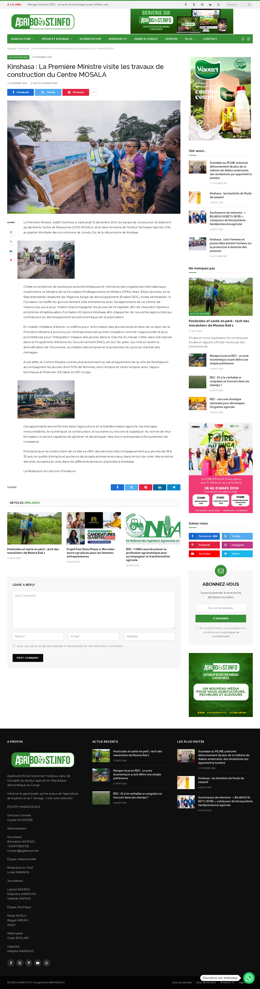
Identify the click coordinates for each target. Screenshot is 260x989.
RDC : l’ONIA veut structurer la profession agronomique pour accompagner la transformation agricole (148, 555)
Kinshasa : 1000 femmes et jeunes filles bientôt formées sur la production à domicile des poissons (231, 245)
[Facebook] (10, 232)
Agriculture (21, 39)
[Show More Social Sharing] (94, 92)
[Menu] (248, 39)
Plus (188, 39)
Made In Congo (146, 39)
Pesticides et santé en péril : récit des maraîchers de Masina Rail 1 (33, 551)
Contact (210, 39)
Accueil (11, 48)
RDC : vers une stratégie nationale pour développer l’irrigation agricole (227, 403)
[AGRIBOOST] (42, 21)
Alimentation (90, 39)
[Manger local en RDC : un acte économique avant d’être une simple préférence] (197, 360)
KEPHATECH (57, 982)
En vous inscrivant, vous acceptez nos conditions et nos (222, 632)
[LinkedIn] (10, 251)
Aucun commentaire (45, 83)
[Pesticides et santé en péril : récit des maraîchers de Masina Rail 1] (34, 528)
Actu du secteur (18, 57)
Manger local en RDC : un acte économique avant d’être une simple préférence (70, 4)
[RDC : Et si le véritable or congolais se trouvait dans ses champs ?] (197, 381)
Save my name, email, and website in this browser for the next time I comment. (70, 646)
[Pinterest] (10, 260)
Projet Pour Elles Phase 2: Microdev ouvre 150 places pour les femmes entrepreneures (91, 553)
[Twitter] (10, 241)
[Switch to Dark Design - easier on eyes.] (243, 38)
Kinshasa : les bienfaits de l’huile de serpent (231, 195)
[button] (249, 978)
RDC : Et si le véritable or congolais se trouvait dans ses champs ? (229, 381)
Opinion (171, 39)
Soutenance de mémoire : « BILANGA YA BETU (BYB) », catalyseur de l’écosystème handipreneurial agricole (228, 218)
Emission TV (118, 39)
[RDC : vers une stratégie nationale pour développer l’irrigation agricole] (197, 403)
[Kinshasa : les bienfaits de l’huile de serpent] (197, 197)
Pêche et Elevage (55, 39)
